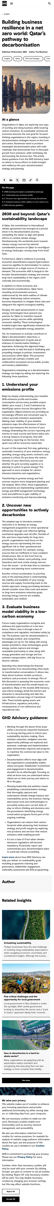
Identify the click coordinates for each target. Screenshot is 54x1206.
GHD (4, 3)
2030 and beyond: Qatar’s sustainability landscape (24, 192)
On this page (8, 188)
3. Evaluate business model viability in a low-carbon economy (27, 202)
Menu (11, 3)
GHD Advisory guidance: (13, 205)
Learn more (8, 857)
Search (49, 3)
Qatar (17, 58)
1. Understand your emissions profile (18, 195)
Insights (7, 14)
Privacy (25, 1157)
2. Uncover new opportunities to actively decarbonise (25, 198)
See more (26, 1080)
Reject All (11, 1191)
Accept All (10, 1199)
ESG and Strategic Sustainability (34, 58)
